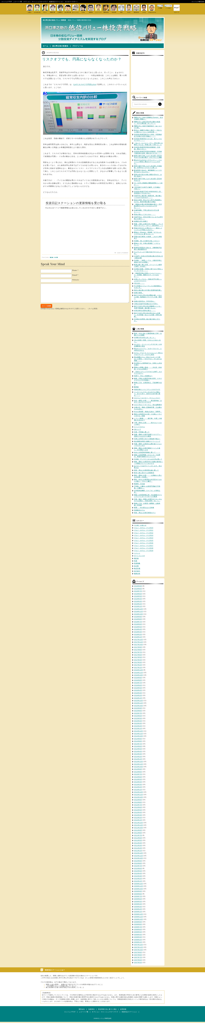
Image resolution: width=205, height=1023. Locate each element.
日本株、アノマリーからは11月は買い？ (148, 459)
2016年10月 (138, 675)
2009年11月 (138, 886)
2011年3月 (138, 845)
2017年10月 (138, 644)
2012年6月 (138, 807)
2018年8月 (138, 619)
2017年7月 (138, 652)
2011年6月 (138, 838)
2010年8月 (138, 863)
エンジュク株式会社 (198, 1)
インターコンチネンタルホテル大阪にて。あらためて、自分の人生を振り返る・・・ (147, 393)
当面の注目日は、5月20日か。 (144, 301)
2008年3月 (138, 937)
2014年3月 (138, 754)
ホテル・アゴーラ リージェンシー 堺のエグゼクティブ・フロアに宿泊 (148, 353)
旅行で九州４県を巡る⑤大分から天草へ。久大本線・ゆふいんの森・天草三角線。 (148, 314)
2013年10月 (138, 766)
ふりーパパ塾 (17, 1)
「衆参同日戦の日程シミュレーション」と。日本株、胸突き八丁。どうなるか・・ (148, 275)
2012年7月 (138, 805)
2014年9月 (138, 739)
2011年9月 (138, 830)
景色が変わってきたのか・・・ (145, 214)
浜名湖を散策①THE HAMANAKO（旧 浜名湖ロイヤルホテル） (148, 192)
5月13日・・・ (139, 283)
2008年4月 (138, 934)
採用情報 (123, 1009)
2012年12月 (138, 792)
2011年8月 (138, 833)
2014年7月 (138, 744)
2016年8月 (138, 680)
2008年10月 (138, 919)
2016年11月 (138, 672)
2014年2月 (138, 756)
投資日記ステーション (56, 1)
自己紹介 (137, 571)
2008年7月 (138, 927)
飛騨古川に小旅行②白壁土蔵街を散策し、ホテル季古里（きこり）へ (147, 122)
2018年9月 (138, 616)
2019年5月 (138, 596)
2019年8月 (138, 588)
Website (75, 280)
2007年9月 (138, 952)
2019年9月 (138, 586)
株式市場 (137, 568)
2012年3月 (138, 815)
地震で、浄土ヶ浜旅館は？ (143, 376)
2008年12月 (138, 914)
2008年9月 (138, 922)
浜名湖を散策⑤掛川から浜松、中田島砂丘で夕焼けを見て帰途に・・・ (148, 135)
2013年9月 (138, 769)
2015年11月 (138, 703)
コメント (137, 553)
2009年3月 (138, 906)
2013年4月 (138, 782)
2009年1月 (138, 911)
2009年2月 (138, 909)
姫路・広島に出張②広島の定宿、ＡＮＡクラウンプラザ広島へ (148, 379)
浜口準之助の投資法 (60, 46)
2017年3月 (138, 662)
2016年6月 (138, 685)
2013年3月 (138, 784)
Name (74, 270)
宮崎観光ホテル (139, 510)
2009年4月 (138, 904)
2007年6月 (138, 960)
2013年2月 (138, 787)
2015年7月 (138, 713)
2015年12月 (138, 700)
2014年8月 (138, 741)
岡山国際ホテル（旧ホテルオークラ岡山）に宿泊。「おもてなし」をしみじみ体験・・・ (148, 358)
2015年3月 (138, 723)
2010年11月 (138, 856)
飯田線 (136, 387)
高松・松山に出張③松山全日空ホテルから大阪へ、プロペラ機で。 (148, 480)
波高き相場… (138, 293)
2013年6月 (138, 777)
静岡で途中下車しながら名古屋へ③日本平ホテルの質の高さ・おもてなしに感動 (148, 156)
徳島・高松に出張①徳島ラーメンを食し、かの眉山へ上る (147, 449)
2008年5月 (138, 932)
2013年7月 (138, 774)
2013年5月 (138, 779)
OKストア (137, 429)
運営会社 (82, 1009)
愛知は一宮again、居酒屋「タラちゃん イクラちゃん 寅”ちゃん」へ (147, 233)
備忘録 (51, 257)
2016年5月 (138, 688)
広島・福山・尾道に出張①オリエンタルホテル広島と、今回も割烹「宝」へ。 (148, 500)
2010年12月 (138, 853)
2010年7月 (138, 866)
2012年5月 (138, 810)
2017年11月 (138, 642)
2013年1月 (138, 789)
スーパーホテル (139, 427)
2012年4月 (138, 812)
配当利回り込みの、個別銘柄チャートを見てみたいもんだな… (148, 171)
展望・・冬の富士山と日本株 (144, 507)
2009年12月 (138, 883)
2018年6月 (138, 624)
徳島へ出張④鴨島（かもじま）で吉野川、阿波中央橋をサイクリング (147, 455)
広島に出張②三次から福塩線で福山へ (147, 439)
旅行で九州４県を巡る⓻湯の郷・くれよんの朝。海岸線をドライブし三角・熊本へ (148, 297)
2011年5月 (138, 840)
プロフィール (77, 46)
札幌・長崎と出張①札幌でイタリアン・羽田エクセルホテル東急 (148, 435)
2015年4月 (138, 721)
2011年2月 (138, 848)
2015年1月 (138, 728)
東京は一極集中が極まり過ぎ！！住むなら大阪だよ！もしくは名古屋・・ (148, 131)
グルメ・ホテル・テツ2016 (143, 543)
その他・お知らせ (140, 525)
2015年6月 (138, 716)
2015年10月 (138, 705)
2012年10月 (138, 797)
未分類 (56, 257)
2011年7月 (138, 835)
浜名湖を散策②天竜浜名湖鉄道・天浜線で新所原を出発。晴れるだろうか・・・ (148, 152)
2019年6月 (138, 594)
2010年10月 (138, 858)
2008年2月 (138, 939)
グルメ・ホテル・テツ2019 (143, 550)
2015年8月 (138, 710)
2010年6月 (138, 868)
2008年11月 (138, 917)
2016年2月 (138, 695)
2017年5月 (138, 657)
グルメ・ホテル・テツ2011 (143, 530)
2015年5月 (138, 718)
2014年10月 (138, 736)
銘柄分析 (137, 573)
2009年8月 (138, 894)
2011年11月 (138, 825)
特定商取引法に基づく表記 (107, 1009)
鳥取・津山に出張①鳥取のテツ (145, 513)
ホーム (45, 46)
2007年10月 (138, 950)
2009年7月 (138, 896)
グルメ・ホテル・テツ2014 (143, 538)
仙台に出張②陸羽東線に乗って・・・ (147, 452)
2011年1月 (138, 850)
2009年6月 (138, 899)
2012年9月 (138, 800)
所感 (135, 561)
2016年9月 (138, 677)
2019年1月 (138, 606)
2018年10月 (138, 614)
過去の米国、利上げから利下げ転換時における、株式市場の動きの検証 (148, 200)
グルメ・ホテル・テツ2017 (143, 545)
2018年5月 (138, 627)
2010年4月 (138, 873)
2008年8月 (138, 924)
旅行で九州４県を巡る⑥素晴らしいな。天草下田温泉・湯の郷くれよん (148, 307)
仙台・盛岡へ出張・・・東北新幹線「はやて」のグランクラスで (148, 401)
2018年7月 (138, 622)
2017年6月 (138, 655)
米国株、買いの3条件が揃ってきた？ (147, 241)
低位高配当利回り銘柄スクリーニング (147, 441)
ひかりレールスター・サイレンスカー (147, 398)
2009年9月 (138, 891)
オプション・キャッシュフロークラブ (35, 1)
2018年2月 (138, 634)
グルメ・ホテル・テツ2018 (143, 548)
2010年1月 (138, 881)
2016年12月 (138, 670)
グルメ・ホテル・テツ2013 (143, 535)
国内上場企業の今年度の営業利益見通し (148, 290)
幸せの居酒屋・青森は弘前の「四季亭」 (148, 411)
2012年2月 (138, 817)
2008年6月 (138, 929)
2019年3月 (138, 601)
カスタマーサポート (71, 1)
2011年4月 (138, 843)
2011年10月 (138, 827)
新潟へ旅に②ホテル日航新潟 (144, 473)
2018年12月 (138, 609)
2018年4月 (138, 629)
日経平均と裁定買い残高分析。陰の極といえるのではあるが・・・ (148, 196)
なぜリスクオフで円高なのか (84, 84)
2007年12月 (138, 944)
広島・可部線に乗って (141, 432)
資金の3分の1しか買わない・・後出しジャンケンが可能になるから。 (148, 229)
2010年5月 (138, 871)
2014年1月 (138, 759)
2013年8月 (138, 772)
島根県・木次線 (139, 484)
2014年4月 (138, 751)
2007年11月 (138, 947)
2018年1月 (138, 637)
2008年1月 (138, 942)
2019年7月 (138, 591)
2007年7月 (138, 957)
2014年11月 (138, 733)
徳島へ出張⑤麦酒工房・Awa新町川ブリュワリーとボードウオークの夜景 (148, 495)
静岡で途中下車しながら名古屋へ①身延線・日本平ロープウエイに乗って (148, 166)
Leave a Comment (122, 252)
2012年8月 (138, 802)
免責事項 (91, 1009)
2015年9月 (138, 708)
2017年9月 (138, 647)
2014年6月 (138, 746)
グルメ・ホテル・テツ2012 (143, 533)
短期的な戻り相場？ (141, 221)
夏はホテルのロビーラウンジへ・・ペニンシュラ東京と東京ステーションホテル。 (148, 161)
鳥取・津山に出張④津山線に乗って (146, 470)
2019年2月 (138, 604)
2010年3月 (138, 876)
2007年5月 (138, 962)
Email (74, 275)
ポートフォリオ (139, 556)
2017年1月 (138, 667)
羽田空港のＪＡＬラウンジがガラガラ (147, 389)
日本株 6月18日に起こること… (145, 337)
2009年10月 (138, 889)
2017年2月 (138, 665)
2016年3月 (138, 693)
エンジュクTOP (7, 1)
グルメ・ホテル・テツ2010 (143, 528)
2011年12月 (138, 822)
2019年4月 (138, 599)
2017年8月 (138, 649)
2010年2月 (138, 878)
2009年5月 (138, 901)
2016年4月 (138, 690)
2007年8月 (138, 955)
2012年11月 (138, 794)
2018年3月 (138, 632)
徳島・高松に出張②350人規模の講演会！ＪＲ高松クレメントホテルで (148, 462)
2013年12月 (138, 761)
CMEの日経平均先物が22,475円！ (146, 304)
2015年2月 (138, 726)
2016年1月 (138, 698)
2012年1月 (138, 820)
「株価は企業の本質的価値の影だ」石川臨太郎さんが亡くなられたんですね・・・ (148, 206)
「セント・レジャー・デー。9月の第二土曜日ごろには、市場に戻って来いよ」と (148, 144)
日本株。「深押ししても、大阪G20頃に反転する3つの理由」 (148, 261)
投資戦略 (137, 563)
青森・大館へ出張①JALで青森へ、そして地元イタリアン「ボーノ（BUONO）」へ (148, 224)
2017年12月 (138, 639)
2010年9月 (138, 861)
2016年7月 (138, 683)
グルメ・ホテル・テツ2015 (143, 540)
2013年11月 (138, 764)
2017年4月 (138, 660)
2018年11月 (138, 611)
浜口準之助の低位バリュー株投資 (54, 20)
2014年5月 (138, 749)
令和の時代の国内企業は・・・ (145, 310)
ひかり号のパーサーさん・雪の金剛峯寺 (148, 405)
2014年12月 (138, 731)
